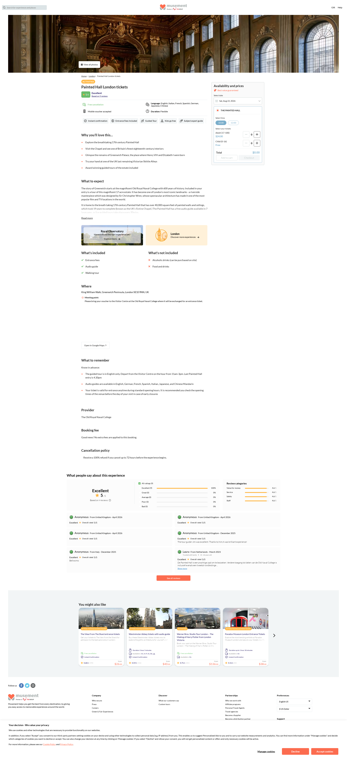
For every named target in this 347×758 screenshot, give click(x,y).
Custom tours (164, 704)
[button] (238, 110)
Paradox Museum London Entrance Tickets (245, 634)
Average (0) (146, 497)
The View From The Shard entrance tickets (100, 634)
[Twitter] (27, 685)
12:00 (233, 122)
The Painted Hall (230, 110)
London (92, 76)
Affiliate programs (233, 704)
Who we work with (233, 700)
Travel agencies (231, 711)
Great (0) (145, 492)
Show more (182, 568)
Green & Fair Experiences (102, 711)
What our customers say (169, 700)
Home (83, 76)
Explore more (110, 238)
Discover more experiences (183, 237)
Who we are (97, 700)
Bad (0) (145, 506)
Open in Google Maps (94, 345)
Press (94, 704)
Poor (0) (145, 502)
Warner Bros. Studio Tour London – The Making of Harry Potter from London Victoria (195, 637)
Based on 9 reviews (100, 96)
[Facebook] (21, 685)
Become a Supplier (233, 715)
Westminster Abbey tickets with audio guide (149, 634)
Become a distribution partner (238, 719)
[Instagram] (32, 685)
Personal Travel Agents (235, 708)
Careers (95, 708)
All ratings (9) (147, 483)
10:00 (221, 122)
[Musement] (173, 7)
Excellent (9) (147, 488)
